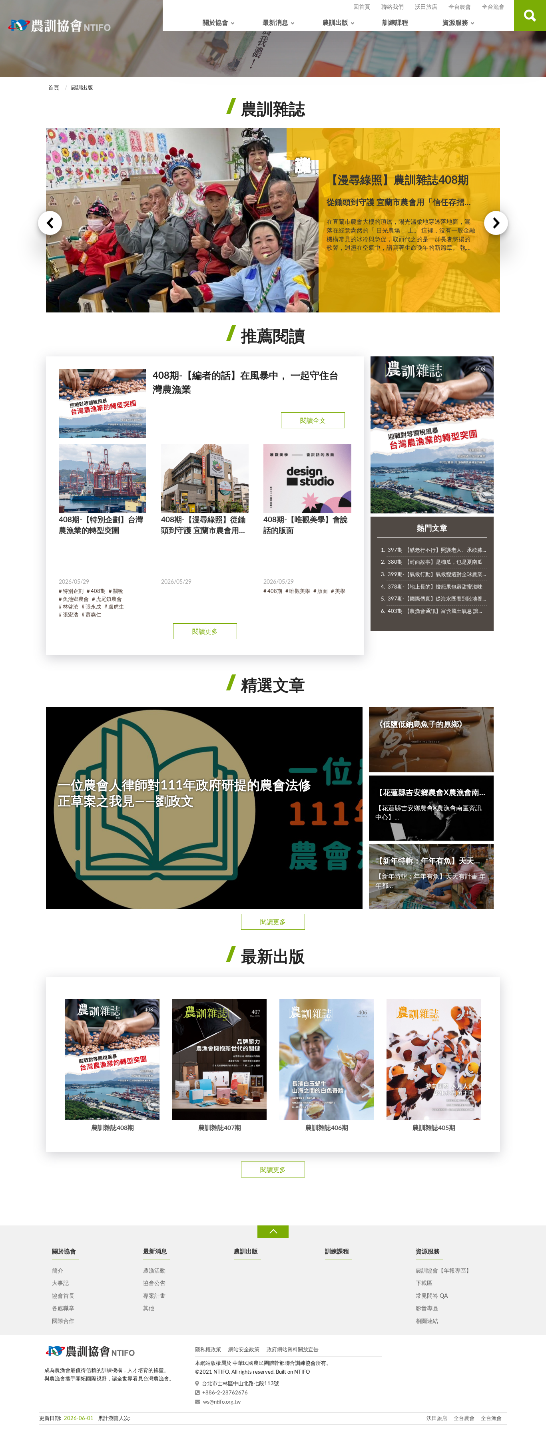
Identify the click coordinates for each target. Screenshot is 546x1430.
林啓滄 (70, 607)
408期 (98, 591)
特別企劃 (73, 591)
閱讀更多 (205, 631)
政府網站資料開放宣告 (293, 1349)
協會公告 (154, 1283)
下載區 (424, 1283)
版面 (322, 591)
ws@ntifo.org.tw (222, 1402)
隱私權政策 (208, 1349)
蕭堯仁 (93, 615)
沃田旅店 (426, 7)
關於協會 (215, 23)
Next (496, 223)
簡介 (57, 1271)
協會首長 (63, 1296)
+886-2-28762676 (225, 1393)
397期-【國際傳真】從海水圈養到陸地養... (437, 599)
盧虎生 (116, 607)
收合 (273, 1231)
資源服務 (455, 23)
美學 (340, 591)
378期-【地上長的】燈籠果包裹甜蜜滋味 (435, 587)
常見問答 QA (432, 1296)
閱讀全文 (313, 421)
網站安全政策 (243, 1349)
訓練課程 (395, 23)
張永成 (93, 607)
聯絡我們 (392, 7)
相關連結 (427, 1321)
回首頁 (361, 7)
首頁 (53, 88)
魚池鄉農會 (76, 599)
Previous (50, 223)
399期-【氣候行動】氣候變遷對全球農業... (437, 574)
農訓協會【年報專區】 (444, 1271)
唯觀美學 (299, 591)
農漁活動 (154, 1271)
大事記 (60, 1283)
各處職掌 (63, 1308)
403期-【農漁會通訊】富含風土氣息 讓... (435, 611)
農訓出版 (335, 23)
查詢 (530, 15)
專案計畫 (154, 1296)
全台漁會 (493, 7)
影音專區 (427, 1308)
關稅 (118, 591)
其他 (148, 1308)
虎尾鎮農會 (109, 599)
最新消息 (275, 23)
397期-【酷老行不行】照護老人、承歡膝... (437, 550)
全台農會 (459, 7)
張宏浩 (70, 615)
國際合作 (63, 1321)
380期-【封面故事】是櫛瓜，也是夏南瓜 (435, 562)
